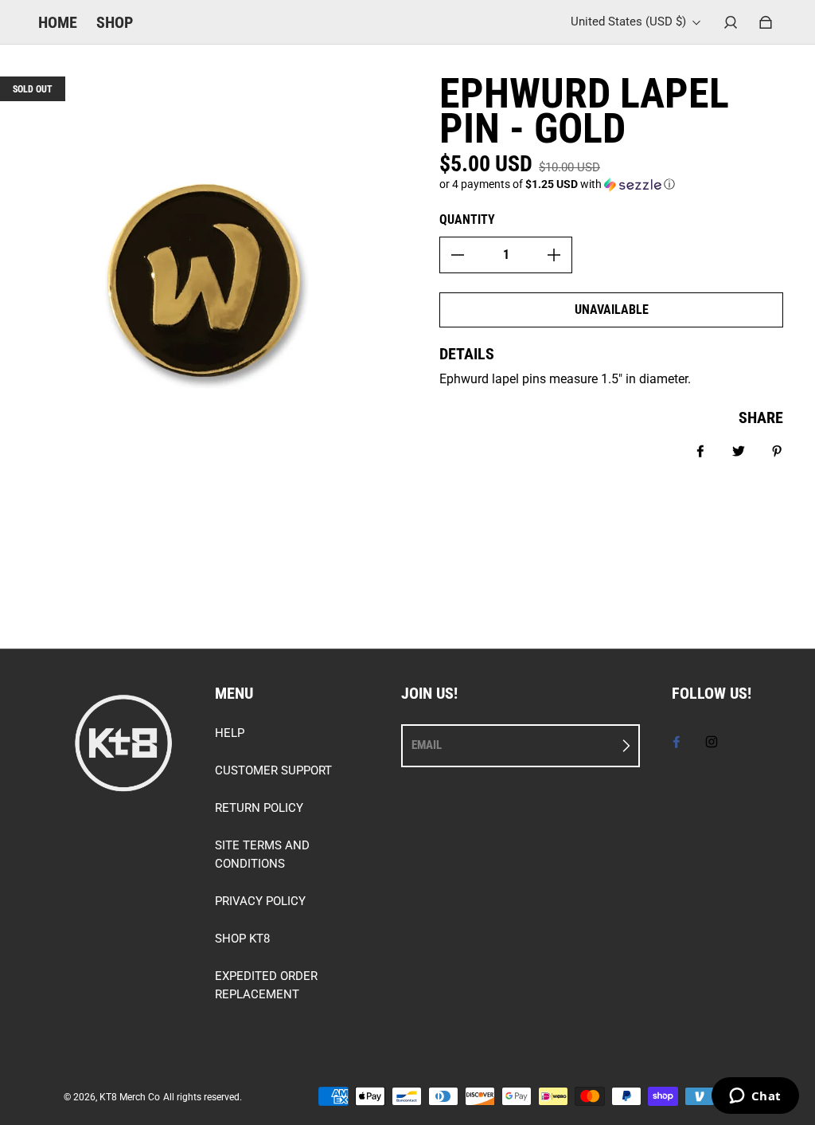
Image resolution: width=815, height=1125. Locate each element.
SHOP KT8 (242, 938)
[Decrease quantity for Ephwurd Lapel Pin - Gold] (457, 254)
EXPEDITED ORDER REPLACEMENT (266, 985)
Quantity (467, 219)
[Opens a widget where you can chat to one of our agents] (755, 1097)
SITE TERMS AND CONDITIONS (262, 854)
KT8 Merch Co (129, 1097)
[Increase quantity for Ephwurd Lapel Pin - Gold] (553, 254)
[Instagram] (711, 741)
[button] (611, 184)
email (426, 745)
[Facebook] (676, 741)
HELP (229, 733)
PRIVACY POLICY (260, 901)
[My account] (730, 22)
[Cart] (765, 22)
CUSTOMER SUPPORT (273, 770)
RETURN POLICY (259, 808)
